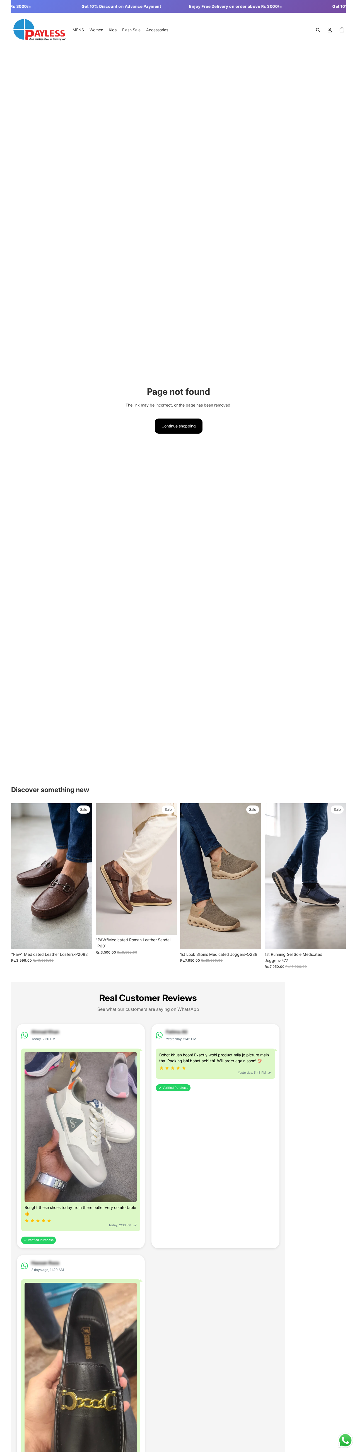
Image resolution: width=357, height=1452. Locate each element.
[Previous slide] (19, 876)
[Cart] (342, 30)
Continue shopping (178, 426)
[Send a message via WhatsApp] (345, 1440)
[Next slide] (84, 876)
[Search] (318, 30)
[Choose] (84, 940)
